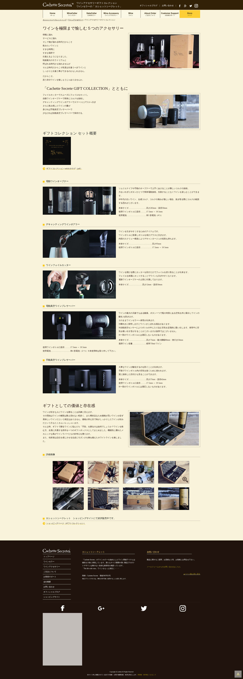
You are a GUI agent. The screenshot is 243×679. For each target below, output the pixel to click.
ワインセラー (48, 562)
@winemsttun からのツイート (138, 614)
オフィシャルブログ (149, 5)
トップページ (48, 556)
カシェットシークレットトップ (54, 20)
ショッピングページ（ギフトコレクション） (66, 523)
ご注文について (49, 572)
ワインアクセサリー (75, 20)
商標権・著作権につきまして (147, 674)
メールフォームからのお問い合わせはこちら (164, 567)
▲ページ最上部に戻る (191, 574)
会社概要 (47, 582)
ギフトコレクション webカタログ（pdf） (64, 169)
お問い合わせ (168, 5)
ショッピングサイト (51, 597)
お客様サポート (49, 577)
